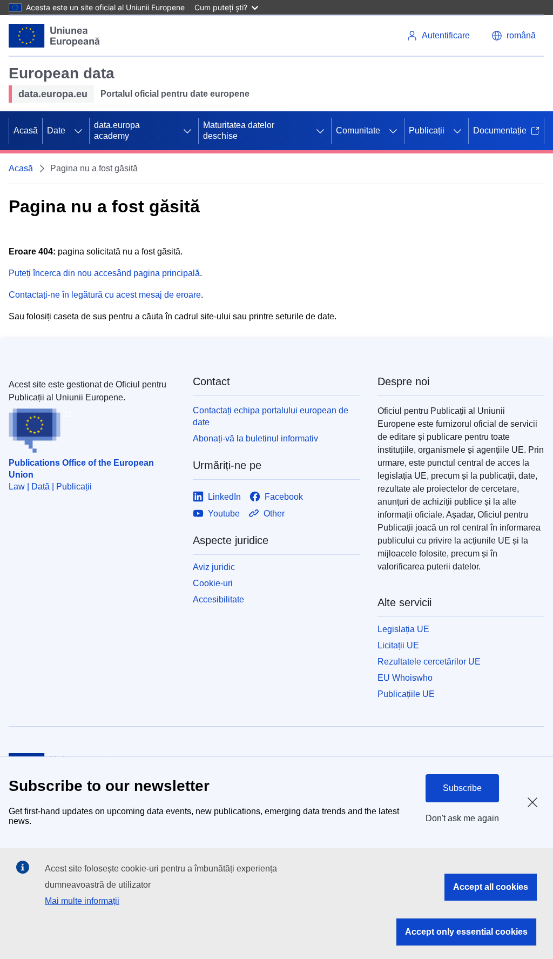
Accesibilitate (218, 599)
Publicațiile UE (406, 694)
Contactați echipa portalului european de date (270, 416)
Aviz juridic (214, 567)
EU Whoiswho (405, 677)
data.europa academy (117, 130)
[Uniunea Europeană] (54, 36)
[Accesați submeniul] (78, 130)
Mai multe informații (82, 901)
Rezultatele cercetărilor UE (429, 661)
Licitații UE (398, 645)
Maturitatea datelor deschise (238, 130)
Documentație (500, 130)
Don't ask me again (462, 818)
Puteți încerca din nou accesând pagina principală (104, 273)
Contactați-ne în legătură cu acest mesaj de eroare (105, 294)
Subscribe (462, 788)
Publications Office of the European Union (81, 468)
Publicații (426, 130)
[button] (513, 36)
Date (56, 130)
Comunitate (358, 130)
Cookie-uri (213, 583)
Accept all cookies (490, 886)
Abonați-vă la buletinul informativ (255, 438)
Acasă (26, 130)
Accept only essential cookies (466, 931)
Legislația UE (403, 629)
